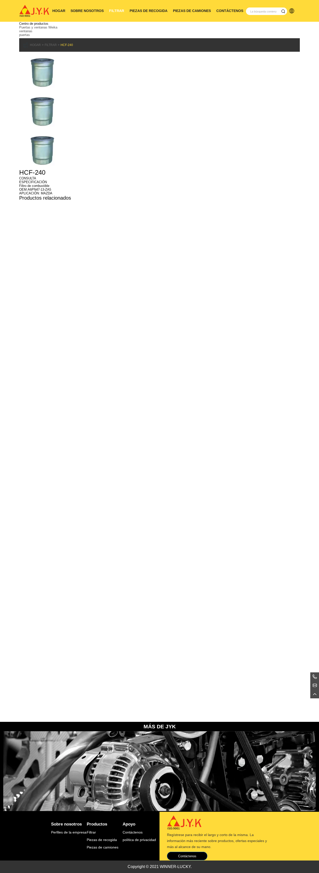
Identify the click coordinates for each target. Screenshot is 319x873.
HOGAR (35, 45)
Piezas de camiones (192, 11)
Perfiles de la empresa (68, 832)
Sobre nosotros (87, 11)
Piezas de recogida (148, 11)
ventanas (25, 31)
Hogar (58, 11)
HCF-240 (67, 45)
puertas (24, 35)
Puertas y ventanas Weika (38, 27)
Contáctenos (229, 11)
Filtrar (116, 11)
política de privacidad (139, 840)
